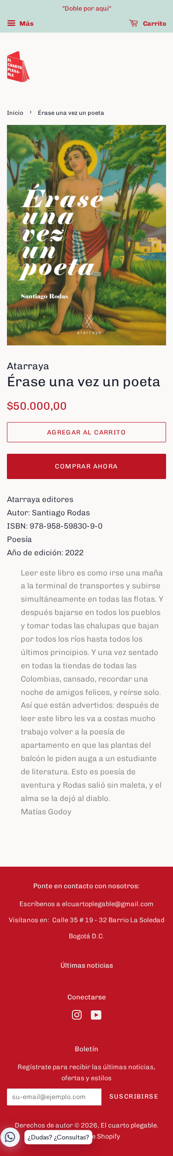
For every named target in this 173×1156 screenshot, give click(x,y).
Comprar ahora (86, 466)
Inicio (15, 112)
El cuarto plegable (129, 1125)
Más (26, 24)
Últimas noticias (86, 965)
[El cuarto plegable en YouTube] (96, 1017)
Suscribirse (133, 1096)
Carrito (154, 24)
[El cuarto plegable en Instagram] (77, 1017)
